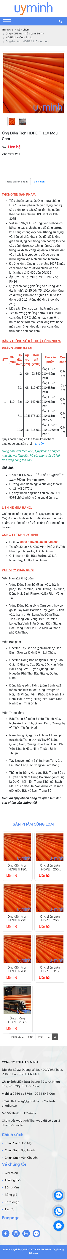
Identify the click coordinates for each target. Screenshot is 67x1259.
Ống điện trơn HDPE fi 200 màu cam (50, 867)
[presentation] (4, 121)
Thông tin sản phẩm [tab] (16, 181)
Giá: (4, 147)
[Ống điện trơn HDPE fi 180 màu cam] (17, 847)
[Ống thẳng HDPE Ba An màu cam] (17, 1000)
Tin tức (9, 1209)
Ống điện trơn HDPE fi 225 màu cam (17, 918)
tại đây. (39, 443)
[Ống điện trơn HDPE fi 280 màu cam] (17, 949)
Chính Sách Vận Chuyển (21, 1157)
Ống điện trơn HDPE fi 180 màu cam (17, 867)
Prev (40, 1036)
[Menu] (7, 21)
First (30, 1036)
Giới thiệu (11, 1173)
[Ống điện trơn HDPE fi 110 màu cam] (11, 121)
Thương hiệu (13, 1180)
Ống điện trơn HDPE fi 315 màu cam (50, 969)
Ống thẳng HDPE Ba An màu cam (17, 1020)
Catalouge (12, 1202)
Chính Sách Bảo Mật (19, 1143)
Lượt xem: (8, 153)
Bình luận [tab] (39, 181)
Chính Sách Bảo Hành (20, 1150)
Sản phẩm (12, 1187)
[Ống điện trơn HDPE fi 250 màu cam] (49, 898)
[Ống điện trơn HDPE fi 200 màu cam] (49, 847)
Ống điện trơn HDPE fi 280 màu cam (17, 969)
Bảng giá (11, 1194)
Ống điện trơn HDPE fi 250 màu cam (50, 918)
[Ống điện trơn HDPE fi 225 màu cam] (17, 898)
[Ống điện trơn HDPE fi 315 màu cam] (49, 949)
